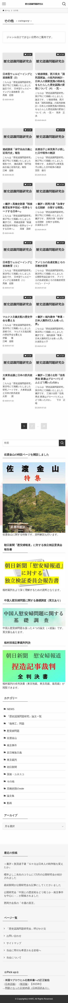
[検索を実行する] (62, 443)
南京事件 (12, 745)
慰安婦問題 (13, 731)
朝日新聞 (12, 767)
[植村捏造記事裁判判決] (34, 666)
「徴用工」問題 (15, 723)
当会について (13, 957)
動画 (9, 803)
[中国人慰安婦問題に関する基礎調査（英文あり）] (34, 617)
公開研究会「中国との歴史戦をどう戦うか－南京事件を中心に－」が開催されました (33, 894)
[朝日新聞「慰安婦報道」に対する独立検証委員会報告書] (34, 572)
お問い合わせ (13, 936)
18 (44, 426)
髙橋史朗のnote (15, 788)
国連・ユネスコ (15, 774)
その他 (10, 781)
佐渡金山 (12, 738)
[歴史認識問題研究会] (34, 4)
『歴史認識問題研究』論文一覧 (24, 716)
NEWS (10, 709)
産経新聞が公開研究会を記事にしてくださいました (32, 885)
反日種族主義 (14, 752)
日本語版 (10, 984)
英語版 (23, 984)
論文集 (10, 796)
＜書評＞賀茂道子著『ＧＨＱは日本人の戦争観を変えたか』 (33, 866)
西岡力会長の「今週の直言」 (20, 903)
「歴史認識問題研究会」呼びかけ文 (26, 928)
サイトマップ (13, 943)
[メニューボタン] (4, 4)
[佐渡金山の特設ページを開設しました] (34, 497)
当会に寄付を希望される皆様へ (23, 950)
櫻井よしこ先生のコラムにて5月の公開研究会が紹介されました (33, 876)
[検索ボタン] (64, 4)
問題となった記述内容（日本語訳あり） (27, 988)
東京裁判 (12, 759)
